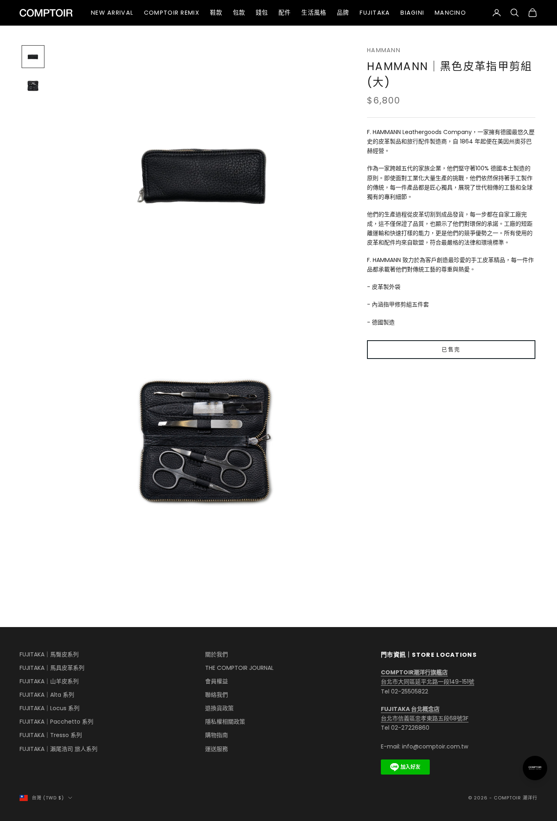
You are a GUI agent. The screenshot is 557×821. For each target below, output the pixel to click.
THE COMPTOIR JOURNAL (239, 668)
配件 (284, 13)
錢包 (262, 13)
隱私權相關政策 (225, 722)
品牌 (343, 13)
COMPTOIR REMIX (171, 13)
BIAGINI (412, 13)
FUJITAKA (375, 13)
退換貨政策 (219, 708)
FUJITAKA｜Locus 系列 (50, 708)
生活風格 (313, 13)
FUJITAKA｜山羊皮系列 (49, 681)
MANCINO (450, 13)
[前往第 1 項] (33, 56)
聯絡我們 (216, 695)
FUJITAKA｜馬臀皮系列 (49, 654)
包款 (239, 13)
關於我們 (216, 654)
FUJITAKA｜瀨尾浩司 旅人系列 (58, 749)
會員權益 (216, 681)
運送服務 (216, 749)
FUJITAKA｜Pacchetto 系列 (56, 722)
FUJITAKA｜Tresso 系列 (51, 735)
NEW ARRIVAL (112, 13)
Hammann (383, 50)
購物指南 (216, 735)
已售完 (451, 349)
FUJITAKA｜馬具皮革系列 (52, 668)
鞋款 (216, 13)
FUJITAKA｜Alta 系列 (47, 695)
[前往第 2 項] (33, 86)
